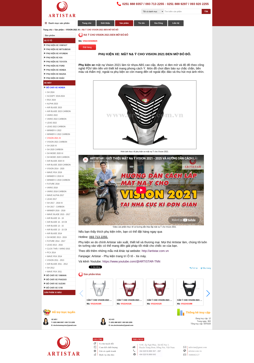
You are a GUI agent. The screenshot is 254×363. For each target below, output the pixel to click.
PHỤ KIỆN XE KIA (54, 58)
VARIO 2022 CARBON (56, 119)
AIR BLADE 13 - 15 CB (57, 230)
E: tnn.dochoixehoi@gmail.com (121, 325)
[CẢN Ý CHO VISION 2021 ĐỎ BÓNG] (129, 296)
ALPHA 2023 (52, 104)
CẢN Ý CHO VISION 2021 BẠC (100, 300)
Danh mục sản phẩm (59, 23)
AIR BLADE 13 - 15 (55, 226)
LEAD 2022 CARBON (56, 127)
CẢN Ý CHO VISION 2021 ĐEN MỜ (192, 300)
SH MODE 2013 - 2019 (57, 237)
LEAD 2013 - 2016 (55, 245)
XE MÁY (48, 83)
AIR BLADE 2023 (54, 107)
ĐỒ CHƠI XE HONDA (55, 87)
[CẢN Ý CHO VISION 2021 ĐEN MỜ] (190, 296)
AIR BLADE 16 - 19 (55, 218)
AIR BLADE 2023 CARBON (59, 111)
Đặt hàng (87, 47)
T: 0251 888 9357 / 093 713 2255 (63, 322)
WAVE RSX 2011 (54, 272)
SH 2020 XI (52, 146)
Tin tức (141, 23)
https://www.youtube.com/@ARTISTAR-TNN (131, 261)
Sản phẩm (124, 23)
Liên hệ (175, 23)
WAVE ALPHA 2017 (55, 195)
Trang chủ (86, 23)
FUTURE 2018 (53, 184)
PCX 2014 (51, 252)
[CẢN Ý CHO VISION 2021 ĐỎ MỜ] (159, 296)
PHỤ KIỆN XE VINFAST (56, 45)
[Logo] (127, 10)
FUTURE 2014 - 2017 (56, 241)
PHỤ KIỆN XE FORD (55, 66)
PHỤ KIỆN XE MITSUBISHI (58, 49)
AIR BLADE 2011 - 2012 (57, 264)
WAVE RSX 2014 (54, 256)
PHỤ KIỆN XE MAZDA (56, 74)
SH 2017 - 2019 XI (55, 203)
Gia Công (158, 23)
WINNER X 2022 (54, 130)
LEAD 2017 (52, 199)
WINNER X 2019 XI (55, 176)
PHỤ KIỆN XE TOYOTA (56, 62)
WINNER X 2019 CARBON (58, 180)
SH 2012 (50, 268)
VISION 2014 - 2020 (55, 168)
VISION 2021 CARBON (57, 142)
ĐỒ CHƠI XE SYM (54, 288)
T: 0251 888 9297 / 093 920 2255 (120, 322)
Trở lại (195, 268)
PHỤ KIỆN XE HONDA (56, 70)
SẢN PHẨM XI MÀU (53, 292)
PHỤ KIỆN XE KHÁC (55, 78)
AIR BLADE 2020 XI (55, 161)
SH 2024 (50, 92)
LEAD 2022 (52, 123)
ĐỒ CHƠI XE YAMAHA (56, 275)
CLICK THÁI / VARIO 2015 (58, 249)
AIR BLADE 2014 (54, 233)
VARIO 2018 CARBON (56, 191)
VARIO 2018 (52, 188)
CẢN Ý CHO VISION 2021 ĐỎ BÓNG (133, 300)
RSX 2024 (51, 100)
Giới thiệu (105, 23)
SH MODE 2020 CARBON (58, 157)
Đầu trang (207, 268)
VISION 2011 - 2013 (55, 260)
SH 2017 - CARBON (55, 207)
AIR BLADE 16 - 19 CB (57, 222)
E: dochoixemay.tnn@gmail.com (63, 325)
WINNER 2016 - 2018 (56, 210)
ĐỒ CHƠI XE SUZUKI (55, 284)
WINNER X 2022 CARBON (58, 134)
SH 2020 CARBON (55, 149)
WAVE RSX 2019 (54, 172)
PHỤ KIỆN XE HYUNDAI (57, 53)
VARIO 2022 (52, 115)
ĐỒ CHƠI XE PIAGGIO (56, 279)
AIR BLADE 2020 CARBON (59, 165)
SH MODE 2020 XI (55, 153)
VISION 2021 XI (73, 30)
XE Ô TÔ (48, 40)
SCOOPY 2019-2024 (56, 96)
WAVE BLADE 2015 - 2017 (58, 214)
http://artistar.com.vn (155, 250)
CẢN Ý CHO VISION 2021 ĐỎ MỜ (162, 300)
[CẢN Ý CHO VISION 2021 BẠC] (99, 296)
